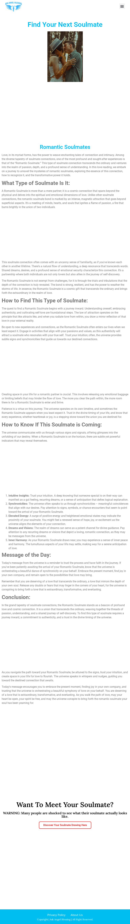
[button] (122, 6)
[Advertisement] (65, 117)
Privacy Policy (56, 915)
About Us (77, 915)
